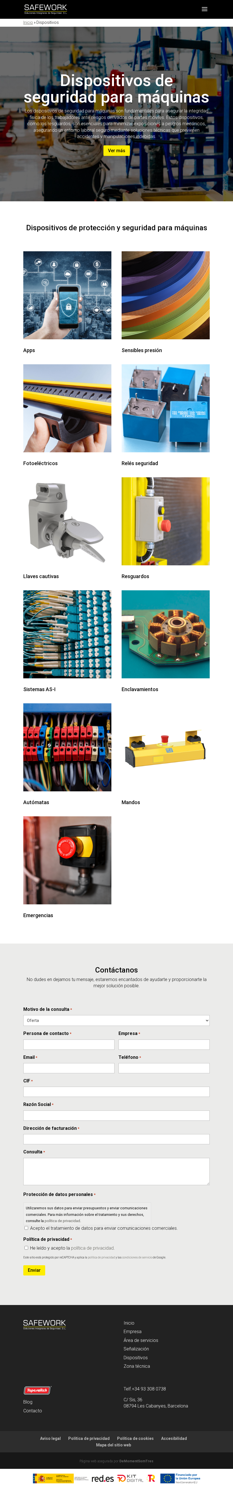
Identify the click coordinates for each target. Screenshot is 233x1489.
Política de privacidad (89, 1438)
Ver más (116, 150)
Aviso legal (50, 1438)
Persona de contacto (47, 1033)
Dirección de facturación (51, 1128)
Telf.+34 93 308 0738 (145, 1389)
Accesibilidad (174, 1438)
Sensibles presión (142, 350)
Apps (29, 350)
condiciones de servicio (137, 1257)
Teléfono (129, 1057)
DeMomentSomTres (136, 1461)
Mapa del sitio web (113, 1445)
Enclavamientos (140, 689)
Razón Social (38, 1104)
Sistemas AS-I (39, 689)
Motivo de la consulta (47, 1009)
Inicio (28, 22)
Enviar (34, 1270)
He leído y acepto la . (72, 1248)
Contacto (32, 1410)
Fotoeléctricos (40, 463)
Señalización (136, 1349)
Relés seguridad (140, 463)
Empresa (129, 1033)
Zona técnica (137, 1366)
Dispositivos (136, 1357)
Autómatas (36, 802)
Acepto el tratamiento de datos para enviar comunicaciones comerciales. (104, 1228)
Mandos (131, 802)
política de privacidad (62, 1221)
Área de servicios (141, 1340)
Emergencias (38, 915)
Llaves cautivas (41, 576)
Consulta (34, 1152)
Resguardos (135, 576)
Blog (27, 1402)
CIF (28, 1081)
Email (30, 1057)
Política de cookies (135, 1438)
